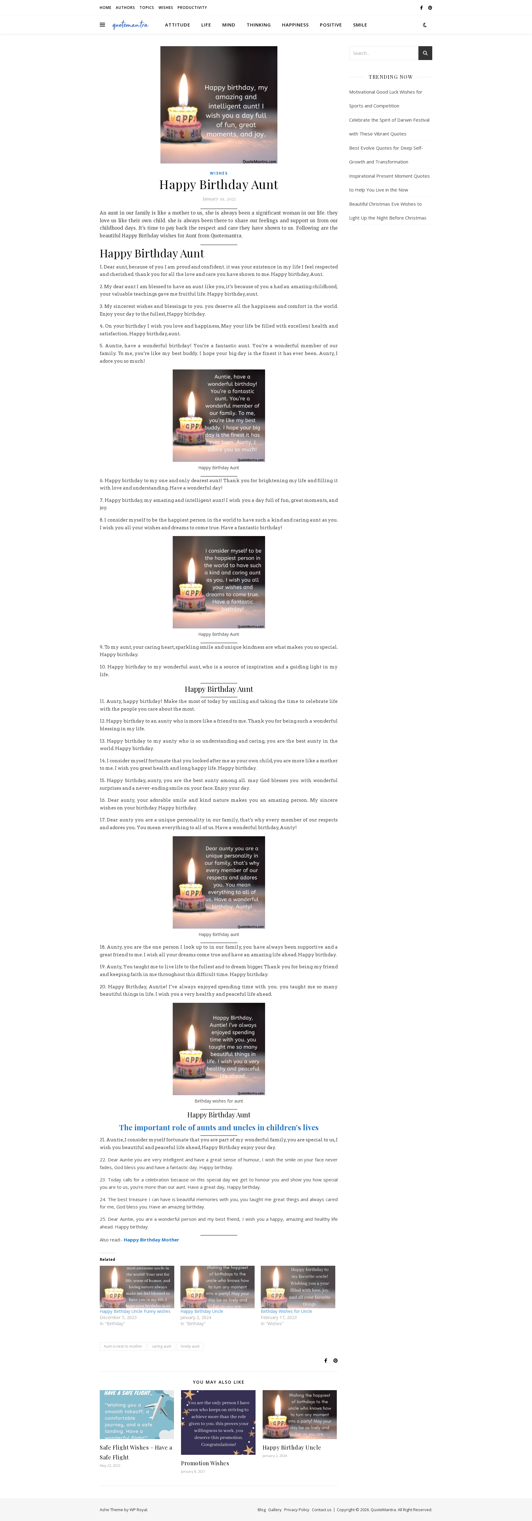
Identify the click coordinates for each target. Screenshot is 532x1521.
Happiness (295, 25)
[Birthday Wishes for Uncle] (298, 1287)
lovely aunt (190, 1346)
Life (206, 25)
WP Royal (138, 1509)
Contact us (322, 1509)
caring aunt (161, 1346)
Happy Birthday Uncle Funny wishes (135, 1311)
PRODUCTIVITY (192, 7)
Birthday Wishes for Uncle (286, 1311)
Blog (262, 1509)
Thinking (259, 25)
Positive (331, 25)
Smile (360, 25)
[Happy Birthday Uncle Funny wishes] (137, 1287)
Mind (229, 25)
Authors (125, 7)
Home (105, 7)
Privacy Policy (296, 1509)
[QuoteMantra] (130, 24)
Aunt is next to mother (123, 1346)
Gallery (275, 1509)
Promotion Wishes (205, 1463)
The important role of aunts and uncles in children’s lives (219, 1127)
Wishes (166, 7)
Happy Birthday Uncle (201, 1311)
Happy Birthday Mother (151, 1240)
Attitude (177, 25)
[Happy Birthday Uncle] (217, 1287)
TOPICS (146, 7)
